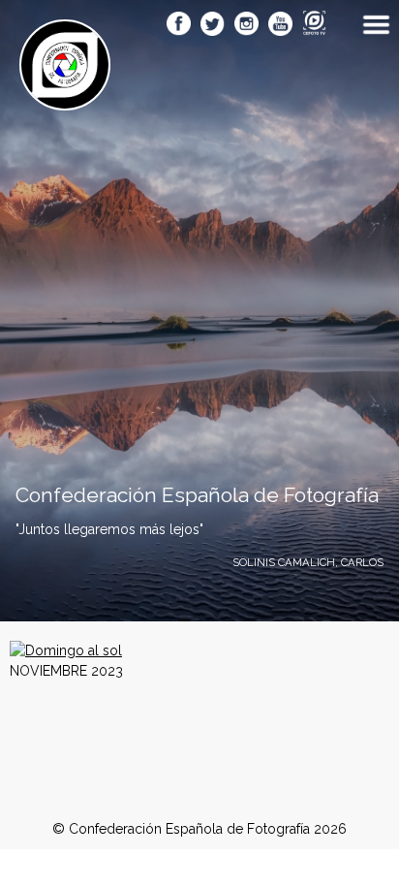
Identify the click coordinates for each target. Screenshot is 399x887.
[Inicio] (64, 100)
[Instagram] (246, 25)
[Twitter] (212, 25)
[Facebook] (179, 25)
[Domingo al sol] (66, 650)
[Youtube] (280, 25)
